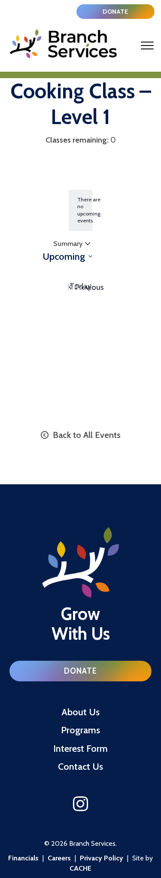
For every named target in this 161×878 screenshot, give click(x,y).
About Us (80, 711)
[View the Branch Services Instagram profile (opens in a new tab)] (80, 803)
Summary (67, 244)
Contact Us (80, 766)
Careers (59, 858)
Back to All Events (86, 434)
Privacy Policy (101, 858)
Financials (23, 858)
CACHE (80, 868)
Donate (115, 11)
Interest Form (80, 748)
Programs (80, 729)
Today (80, 286)
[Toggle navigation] (147, 45)
